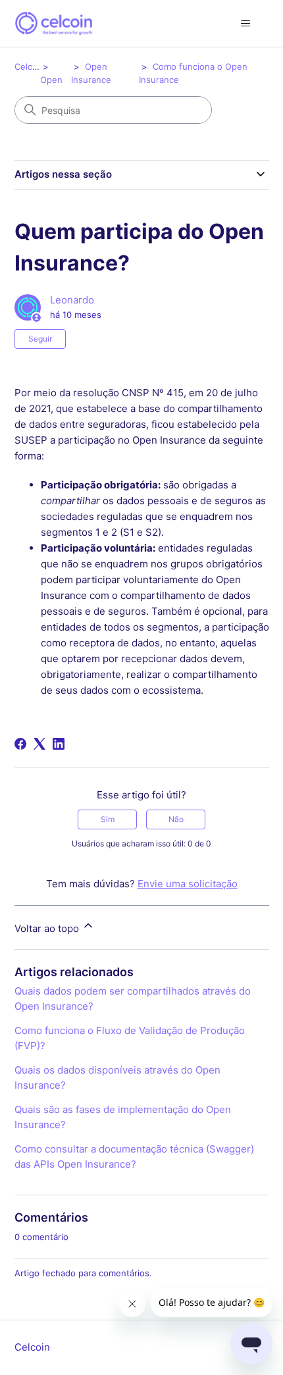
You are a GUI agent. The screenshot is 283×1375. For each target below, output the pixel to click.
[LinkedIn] (58, 744)
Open (51, 79)
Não (176, 819)
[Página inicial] (53, 23)
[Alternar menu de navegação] (245, 23)
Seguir (40, 339)
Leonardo (72, 300)
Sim (108, 819)
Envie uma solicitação (188, 883)
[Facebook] (20, 744)
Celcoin (29, 66)
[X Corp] (39, 744)
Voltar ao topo (48, 928)
